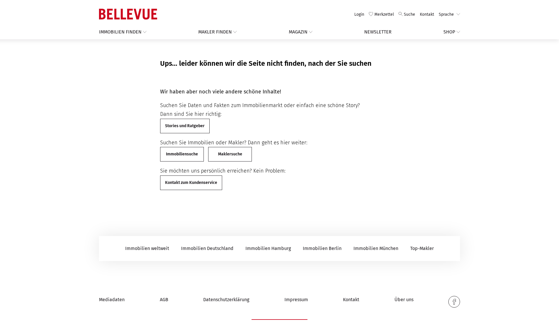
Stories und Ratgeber (185, 125)
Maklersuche (230, 154)
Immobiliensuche (182, 154)
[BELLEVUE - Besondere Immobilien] (128, 14)
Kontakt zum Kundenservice (191, 182)
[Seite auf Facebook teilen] (454, 302)
